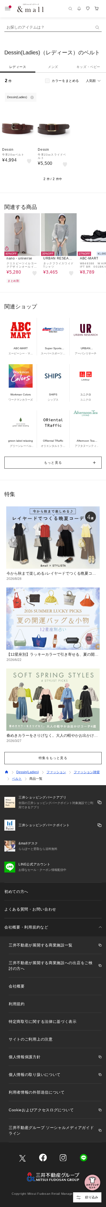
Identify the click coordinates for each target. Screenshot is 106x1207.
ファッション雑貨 (87, 772)
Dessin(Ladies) (27, 772)
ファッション (56, 772)
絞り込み (91, 1197)
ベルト (17, 779)
